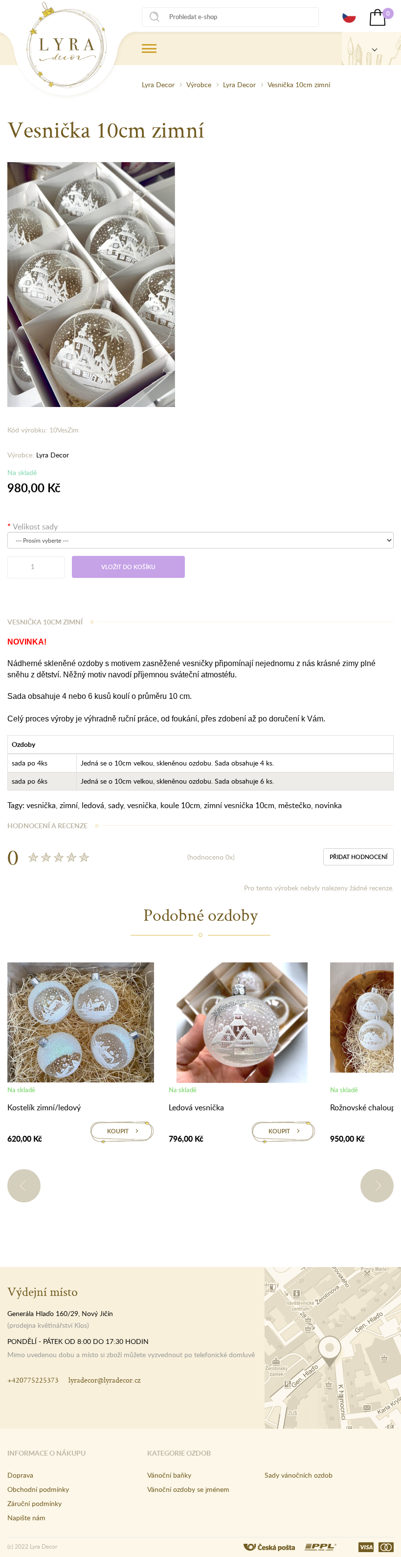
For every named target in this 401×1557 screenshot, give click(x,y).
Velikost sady (35, 526)
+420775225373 (33, 1380)
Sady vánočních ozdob (299, 1475)
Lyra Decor (158, 84)
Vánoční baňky (169, 1475)
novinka (328, 805)
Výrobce (198, 84)
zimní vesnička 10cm (239, 805)
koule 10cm (180, 805)
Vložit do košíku (128, 567)
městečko (294, 805)
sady (115, 805)
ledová (93, 805)
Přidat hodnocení (358, 857)
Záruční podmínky (34, 1503)
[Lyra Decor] (371, 48)
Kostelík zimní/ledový (44, 1107)
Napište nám (26, 1517)
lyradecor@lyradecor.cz (104, 1380)
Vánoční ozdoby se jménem (188, 1489)
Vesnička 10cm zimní (298, 84)
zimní (69, 805)
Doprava (20, 1475)
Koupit (118, 1131)
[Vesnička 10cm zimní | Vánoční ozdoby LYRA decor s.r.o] (66, 45)
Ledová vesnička (196, 1107)
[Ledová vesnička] (242, 1024)
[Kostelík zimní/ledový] (80, 1024)
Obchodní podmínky (38, 1489)
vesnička (41, 805)
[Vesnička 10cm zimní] (93, 283)
